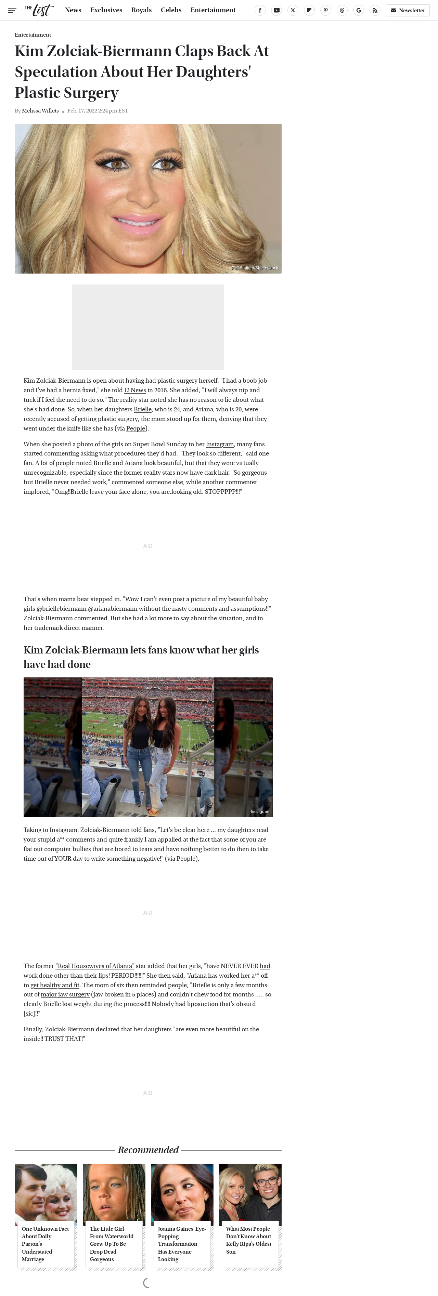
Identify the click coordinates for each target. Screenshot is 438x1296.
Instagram (220, 444)
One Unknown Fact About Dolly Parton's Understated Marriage (45, 1244)
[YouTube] (276, 10)
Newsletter (412, 10)
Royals (141, 10)
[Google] (358, 10)
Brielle (143, 409)
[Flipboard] (309, 10)
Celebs (171, 10)
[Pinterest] (325, 10)
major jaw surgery (65, 994)
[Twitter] (292, 10)
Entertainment (213, 10)
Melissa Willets (40, 110)
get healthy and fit (54, 985)
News (73, 10)
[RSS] (375, 10)
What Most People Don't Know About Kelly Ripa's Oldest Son (248, 1240)
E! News (135, 390)
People (135, 428)
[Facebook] (260, 10)
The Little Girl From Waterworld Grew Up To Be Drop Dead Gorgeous (111, 1244)
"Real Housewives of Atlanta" (94, 966)
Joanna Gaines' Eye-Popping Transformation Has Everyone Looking (182, 1244)
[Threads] (342, 10)
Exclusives (106, 10)
